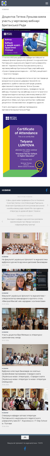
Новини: (6, 190)
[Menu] (47, 3)
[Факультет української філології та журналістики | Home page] (5, 3)
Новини (5, 9)
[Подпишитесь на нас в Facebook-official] (46, 190)
